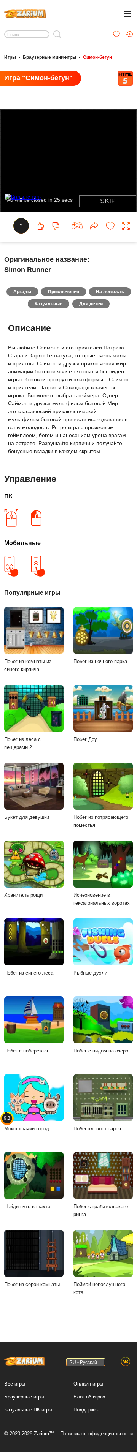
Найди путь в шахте (27, 1206)
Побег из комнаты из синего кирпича (27, 665)
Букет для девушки (26, 817)
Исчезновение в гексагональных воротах (101, 899)
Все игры (14, 1384)
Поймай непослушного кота (99, 1288)
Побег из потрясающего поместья (100, 821)
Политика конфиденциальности (96, 1433)
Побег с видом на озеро (100, 1051)
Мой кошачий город (26, 1123)
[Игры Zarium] (25, 13)
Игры (10, 57)
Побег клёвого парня (97, 1128)
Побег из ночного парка (100, 661)
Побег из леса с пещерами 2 (22, 743)
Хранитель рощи (23, 895)
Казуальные (48, 304)
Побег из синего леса (28, 973)
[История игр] (129, 34)
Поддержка (86, 1410)
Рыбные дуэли (90, 973)
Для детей (91, 304)
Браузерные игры (24, 1397)
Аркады (22, 291)
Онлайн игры (88, 1384)
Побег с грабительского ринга (100, 1210)
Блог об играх (89, 1397)
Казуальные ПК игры (28, 1410)
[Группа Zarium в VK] (125, 1362)
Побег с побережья (26, 1051)
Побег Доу (85, 739)
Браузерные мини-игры (49, 57)
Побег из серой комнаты (32, 1284)
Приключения (63, 291)
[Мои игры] (116, 34)
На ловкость (110, 291)
